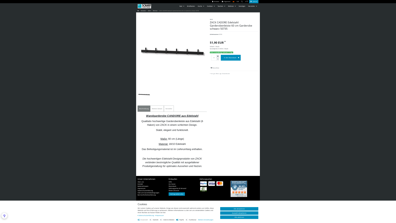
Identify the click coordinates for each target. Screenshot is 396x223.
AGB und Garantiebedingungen (148, 193)
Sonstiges (242, 6)
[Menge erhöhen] (217, 56)
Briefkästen (191, 6)
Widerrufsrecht (174, 191)
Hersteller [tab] (168, 109)
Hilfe (170, 182)
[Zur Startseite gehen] (138, 10)
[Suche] (242, 1)
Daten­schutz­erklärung (146, 215)
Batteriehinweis (143, 186)
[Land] (233, 1)
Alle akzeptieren (239, 209)
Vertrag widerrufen (176, 194)
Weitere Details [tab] (157, 109)
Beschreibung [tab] (144, 109)
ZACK (149, 10)
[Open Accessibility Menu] (4, 216)
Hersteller (251, 6)
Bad (181, 6)
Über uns (141, 182)
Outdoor (210, 6)
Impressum (141, 188)
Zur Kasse (172, 184)
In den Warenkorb (230, 58)
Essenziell (144, 220)
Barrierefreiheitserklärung (147, 195)
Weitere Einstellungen (205, 220)
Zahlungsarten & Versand (177, 188)
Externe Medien (168, 220)
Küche (200, 6)
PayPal (181, 220)
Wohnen (231, 6)
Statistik (155, 220)
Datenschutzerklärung (145, 191)
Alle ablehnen (239, 217)
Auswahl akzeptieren (239, 213)
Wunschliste (215, 68)
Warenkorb (172, 186)
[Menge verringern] (217, 59)
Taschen (221, 6)
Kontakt (140, 184)
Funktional (192, 220)
